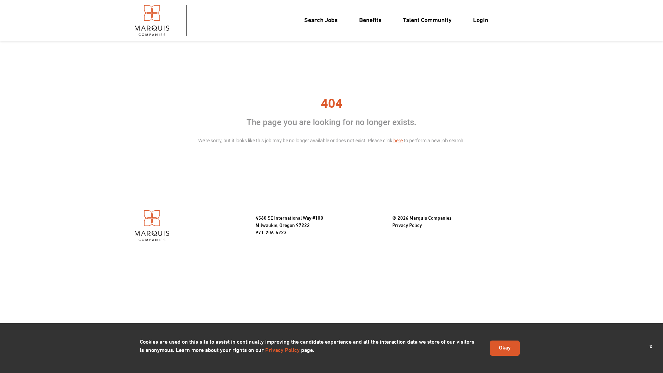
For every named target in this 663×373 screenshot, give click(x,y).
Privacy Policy (407, 226)
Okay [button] (505, 348)
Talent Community (427, 20)
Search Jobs (321, 20)
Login (480, 20)
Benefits (370, 20)
